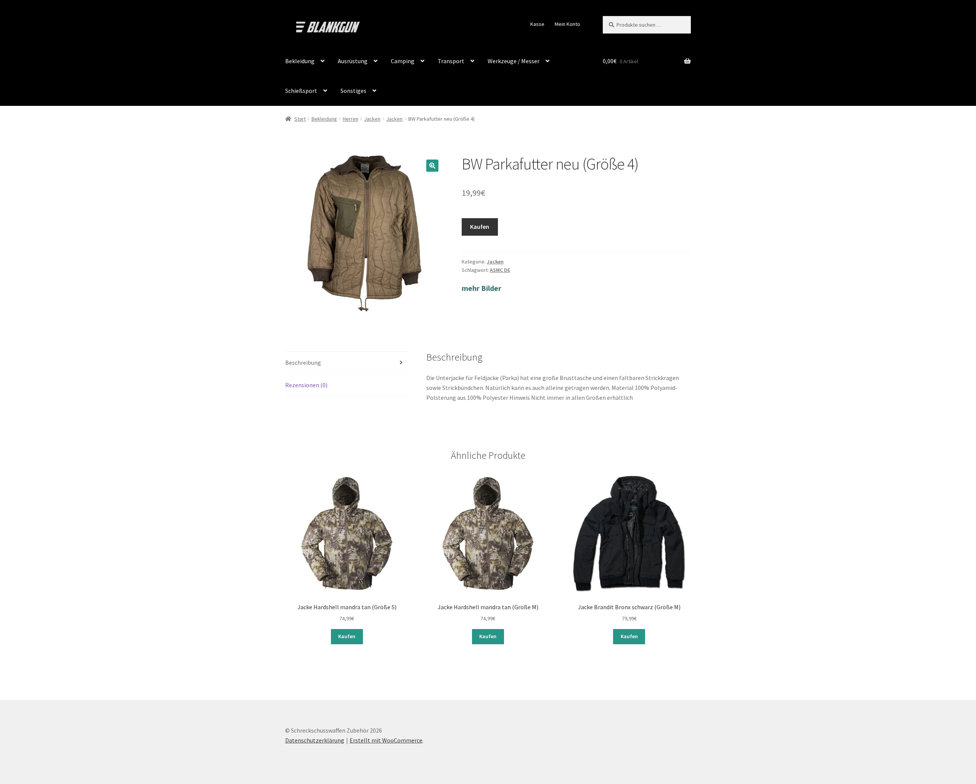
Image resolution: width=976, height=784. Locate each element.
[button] (432, 166)
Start (300, 118)
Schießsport (301, 90)
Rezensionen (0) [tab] (306, 385)
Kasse (537, 24)
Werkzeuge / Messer (513, 61)
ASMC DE (500, 270)
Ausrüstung (353, 61)
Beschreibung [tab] (303, 362)
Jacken (372, 118)
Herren (350, 118)
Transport (451, 61)
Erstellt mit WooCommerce (386, 740)
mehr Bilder (481, 288)
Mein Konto (567, 24)
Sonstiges (353, 90)
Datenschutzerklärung (314, 740)
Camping (402, 61)
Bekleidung (300, 61)
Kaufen (479, 226)
